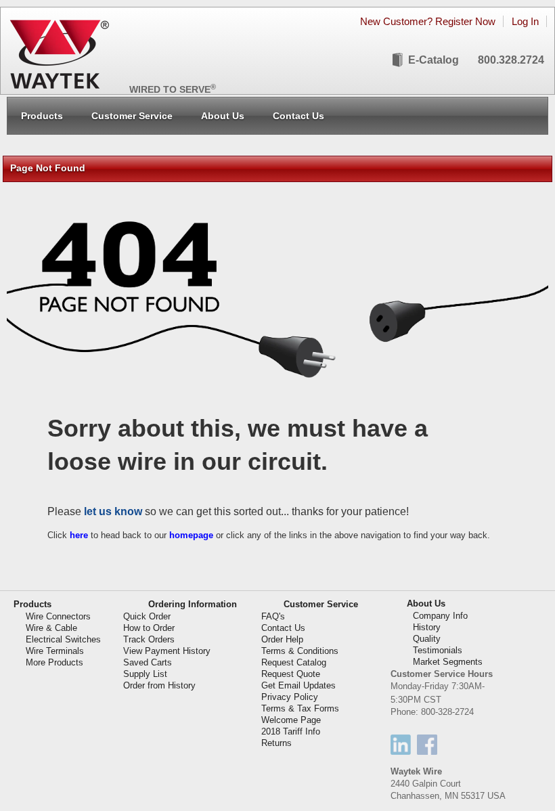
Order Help (282, 639)
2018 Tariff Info (290, 731)
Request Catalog (293, 662)
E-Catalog (433, 60)
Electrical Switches (63, 639)
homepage (191, 535)
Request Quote (290, 674)
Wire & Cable (51, 628)
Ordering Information (192, 604)
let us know (113, 511)
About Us (426, 603)
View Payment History (166, 651)
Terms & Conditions (299, 651)
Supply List (145, 674)
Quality (427, 639)
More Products (54, 662)
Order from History (159, 685)
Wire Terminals (55, 651)
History (427, 627)
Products (32, 604)
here (79, 535)
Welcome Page (291, 720)
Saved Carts (147, 662)
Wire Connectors (58, 616)
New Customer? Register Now (427, 21)
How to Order (149, 628)
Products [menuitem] (42, 115)
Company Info (440, 616)
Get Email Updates (298, 685)
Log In (525, 21)
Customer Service (321, 604)
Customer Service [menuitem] (132, 115)
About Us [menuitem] (222, 115)
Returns (276, 743)
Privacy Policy (289, 697)
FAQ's (273, 616)
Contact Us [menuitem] (298, 115)
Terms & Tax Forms (300, 708)
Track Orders (149, 639)
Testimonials (437, 650)
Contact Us (283, 628)
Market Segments (448, 662)
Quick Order (147, 616)
